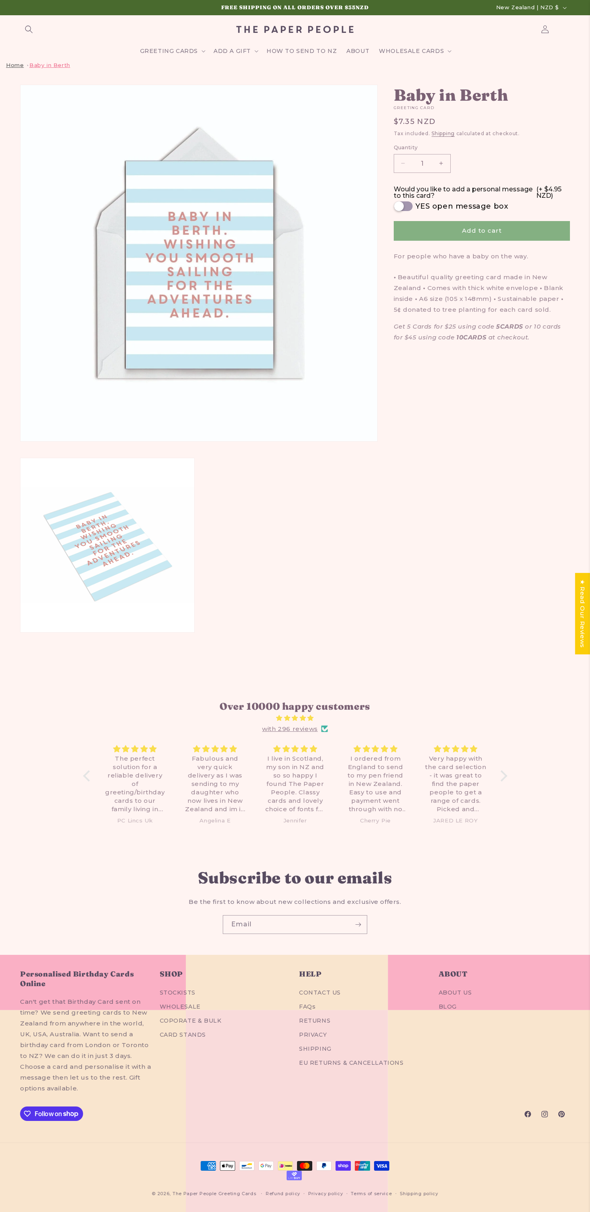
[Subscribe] (358, 924)
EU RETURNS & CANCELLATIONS (351, 1062)
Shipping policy (419, 1193)
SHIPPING (315, 1048)
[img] (295, 718)
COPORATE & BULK (191, 1020)
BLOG (448, 1006)
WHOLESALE (180, 1006)
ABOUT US (455, 992)
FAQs (307, 1006)
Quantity (406, 147)
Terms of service (371, 1193)
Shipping (443, 133)
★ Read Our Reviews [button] (582, 613)
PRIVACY (313, 1034)
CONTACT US (320, 992)
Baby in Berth (49, 65)
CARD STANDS (183, 1034)
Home (15, 65)
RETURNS (314, 1020)
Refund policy (283, 1193)
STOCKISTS (177, 992)
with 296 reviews (290, 729)
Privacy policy (325, 1193)
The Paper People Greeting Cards (214, 1193)
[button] (29, 29)
